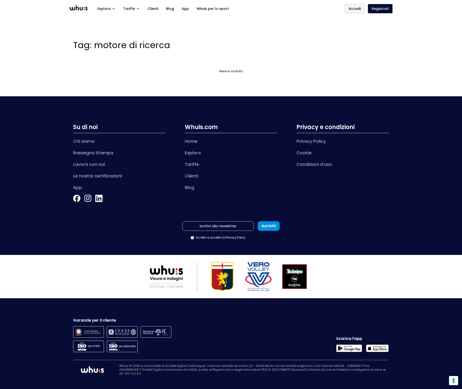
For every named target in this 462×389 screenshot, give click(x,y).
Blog (170, 8)
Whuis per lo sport (213, 8)
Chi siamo (84, 141)
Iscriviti (269, 226)
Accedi (355, 8)
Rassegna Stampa (93, 153)
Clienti (153, 8)
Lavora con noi (89, 164)
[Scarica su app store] (377, 348)
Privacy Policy (311, 141)
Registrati (380, 8)
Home (191, 141)
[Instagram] (87, 198)
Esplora (104, 8)
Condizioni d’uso (314, 164)
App (185, 8)
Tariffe (129, 8)
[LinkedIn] (99, 198)
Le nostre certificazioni (97, 176)
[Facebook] (76, 198)
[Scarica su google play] (349, 348)
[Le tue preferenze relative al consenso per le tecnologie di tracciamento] (453, 380)
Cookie (304, 153)
